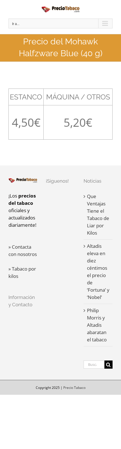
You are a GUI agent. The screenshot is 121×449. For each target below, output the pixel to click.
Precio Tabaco (74, 387)
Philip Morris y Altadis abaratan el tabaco (97, 325)
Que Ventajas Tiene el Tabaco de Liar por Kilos (98, 214)
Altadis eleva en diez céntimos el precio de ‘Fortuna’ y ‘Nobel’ (98, 271)
